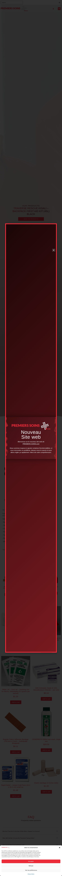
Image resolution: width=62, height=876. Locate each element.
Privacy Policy (31, 874)
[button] (59, 847)
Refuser (31, 866)
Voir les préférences (31, 870)
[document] (31, 438)
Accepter (31, 861)
